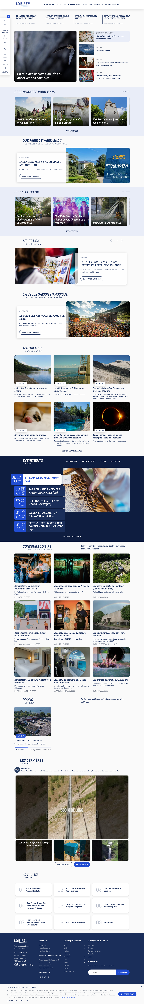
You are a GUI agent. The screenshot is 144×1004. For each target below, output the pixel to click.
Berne (66, 963)
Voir (66, 479)
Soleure (66, 965)
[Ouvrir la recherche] (125, 4)
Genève (66, 951)
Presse (90, 948)
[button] (61, 1000)
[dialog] (72, 994)
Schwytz (66, 968)
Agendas (62, 4)
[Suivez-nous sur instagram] (42, 977)
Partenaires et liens (94, 951)
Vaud (65, 945)
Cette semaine (88, 461)
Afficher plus (72, 131)
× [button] (141, 986)
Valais (66, 948)
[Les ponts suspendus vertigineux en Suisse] (72, 807)
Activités (50, 4)
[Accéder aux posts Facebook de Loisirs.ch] (40, 977)
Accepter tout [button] (127, 994)
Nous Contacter (44, 948)
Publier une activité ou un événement (45, 964)
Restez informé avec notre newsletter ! (101, 966)
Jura (65, 960)
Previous (111, 240)
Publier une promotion (47, 968)
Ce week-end (71, 461)
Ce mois (102, 461)
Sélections (75, 4)
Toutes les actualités (72, 451)
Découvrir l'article (30, 176)
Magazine (91, 954)
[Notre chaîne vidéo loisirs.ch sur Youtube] (45, 977)
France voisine (69, 971)
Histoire (91, 945)
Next (122, 240)
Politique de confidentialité (68, 997)
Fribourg (67, 954)
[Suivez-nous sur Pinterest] (48, 977)
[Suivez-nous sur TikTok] (46, 977)
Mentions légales (44, 951)
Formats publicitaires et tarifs (49, 960)
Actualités (87, 4)
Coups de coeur (112, 4)
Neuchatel (67, 957)
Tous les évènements (72, 537)
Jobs (90, 957)
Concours (98, 4)
